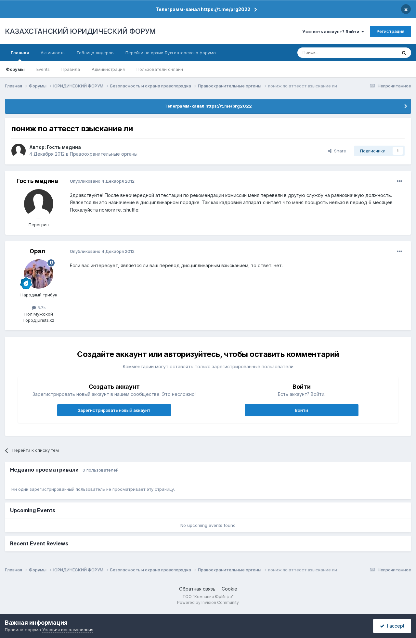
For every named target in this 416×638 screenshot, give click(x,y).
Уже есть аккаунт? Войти (331, 31)
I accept (394, 626)
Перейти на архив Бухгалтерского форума (170, 52)
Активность (53, 52)
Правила (70, 69)
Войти (301, 410)
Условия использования (67, 629)
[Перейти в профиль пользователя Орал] (38, 274)
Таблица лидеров (95, 52)
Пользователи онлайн (159, 69)
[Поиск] (404, 52)
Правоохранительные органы (103, 154)
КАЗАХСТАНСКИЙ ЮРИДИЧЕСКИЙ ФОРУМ (80, 31)
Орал (37, 251)
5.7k (41, 307)
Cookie (229, 589)
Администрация (108, 69)
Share (339, 150)
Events (43, 69)
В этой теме (376, 52)
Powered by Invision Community (208, 602)
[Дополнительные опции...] (399, 181)
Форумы (15, 69)
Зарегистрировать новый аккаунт (114, 410)
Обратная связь (197, 589)
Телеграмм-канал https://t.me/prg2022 (203, 9)
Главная (20, 52)
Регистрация (390, 31)
